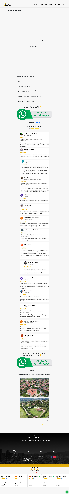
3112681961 (37, 122)
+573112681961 (14, 456)
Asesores (50, 4)
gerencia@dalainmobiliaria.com (41, 456)
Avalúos (55, 4)
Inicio (34, 4)
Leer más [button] (3, 485)
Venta (37, 4)
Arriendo (41, 4)
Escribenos (60, 4)
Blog (46, 4)
